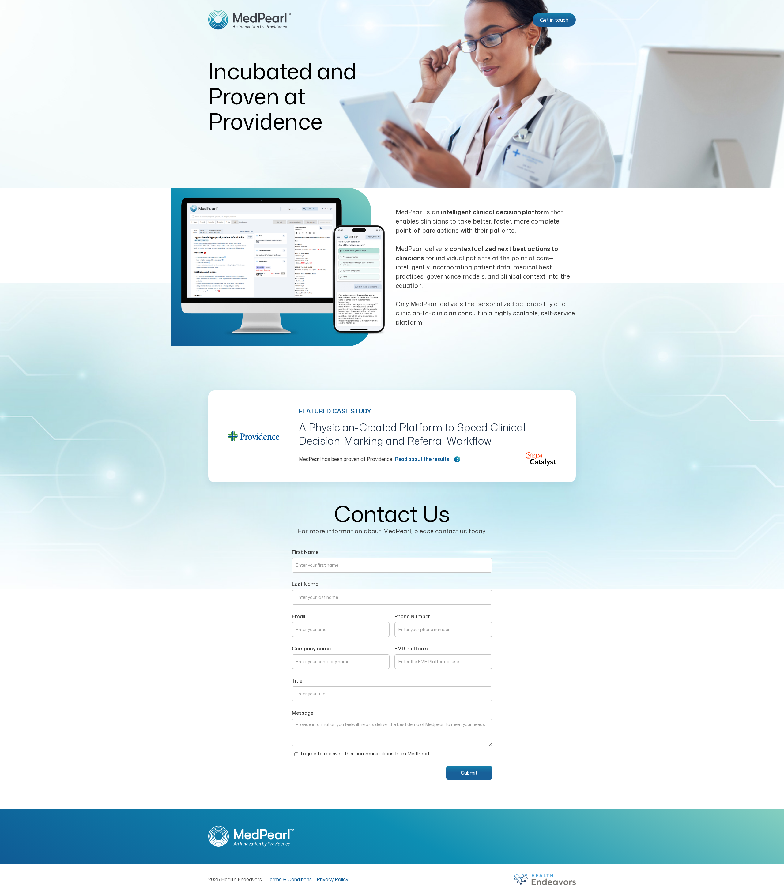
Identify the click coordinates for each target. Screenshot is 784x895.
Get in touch (554, 20)
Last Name (305, 584)
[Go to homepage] (249, 20)
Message (302, 713)
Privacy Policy (332, 879)
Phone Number (412, 617)
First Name (305, 552)
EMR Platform (411, 649)
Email (298, 617)
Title (297, 681)
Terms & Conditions (290, 879)
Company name (311, 649)
